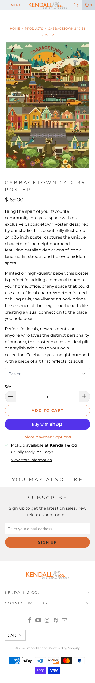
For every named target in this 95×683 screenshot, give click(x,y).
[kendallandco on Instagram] (47, 620)
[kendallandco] (47, 5)
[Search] (76, 5)
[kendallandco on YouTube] (38, 620)
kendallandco (37, 648)
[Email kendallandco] (65, 620)
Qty (8, 386)
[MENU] (3, 5)
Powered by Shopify (64, 648)
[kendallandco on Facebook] (29, 620)
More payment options (47, 437)
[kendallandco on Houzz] (56, 620)
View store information (31, 460)
